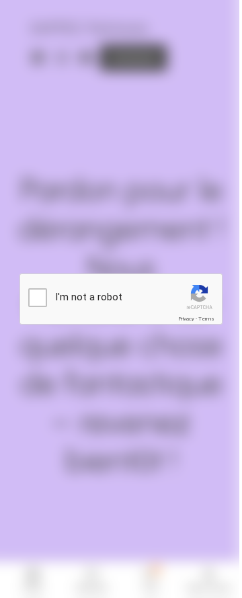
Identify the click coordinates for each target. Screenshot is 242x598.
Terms (206, 319)
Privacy (186, 319)
